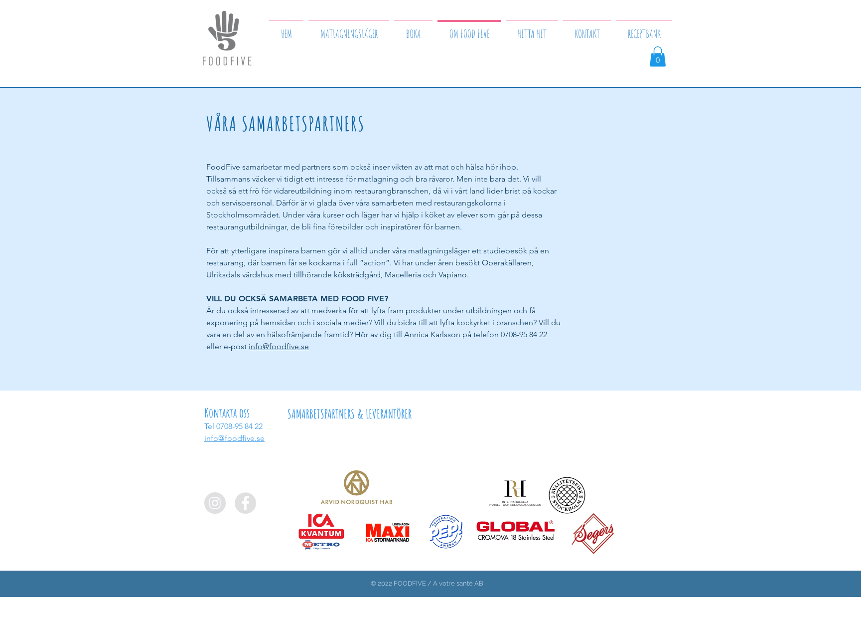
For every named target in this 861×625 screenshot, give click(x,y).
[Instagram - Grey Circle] (215, 503)
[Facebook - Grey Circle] (245, 503)
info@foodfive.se (279, 346)
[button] (657, 56)
